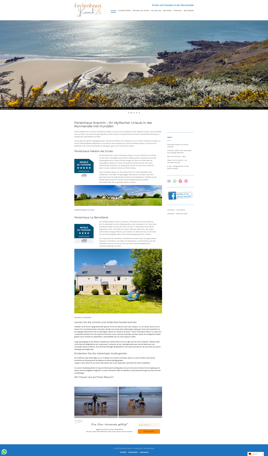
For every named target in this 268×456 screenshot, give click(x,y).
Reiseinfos (112, 370)
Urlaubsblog (86, 368)
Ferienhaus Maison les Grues (93, 151)
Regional (167, 11)
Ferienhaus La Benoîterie (91, 217)
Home (113, 11)
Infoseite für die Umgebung (147, 368)
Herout (146, 327)
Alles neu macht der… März (176, 156)
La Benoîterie (124, 11)
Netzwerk (189, 11)
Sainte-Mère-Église (91, 358)
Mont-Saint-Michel (102, 363)
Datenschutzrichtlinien (125, 431)
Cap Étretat (130, 363)
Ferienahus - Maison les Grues (177, 214)
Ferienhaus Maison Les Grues (84, 210)
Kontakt (178, 11)
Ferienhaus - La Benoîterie (176, 210)
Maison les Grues (141, 11)
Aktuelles (156, 11)
